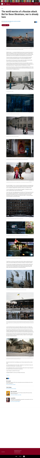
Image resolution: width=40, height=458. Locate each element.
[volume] (4, 4)
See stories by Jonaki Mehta (15, 401)
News (2, 8)
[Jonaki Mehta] (8, 400)
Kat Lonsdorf (5, 21)
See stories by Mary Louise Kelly (16, 394)
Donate (37, 1)
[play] (2, 3)
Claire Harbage (10, 21)
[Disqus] (20, 417)
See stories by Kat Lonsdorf (10, 384)
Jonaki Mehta (18, 21)
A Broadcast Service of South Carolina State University (17, 451)
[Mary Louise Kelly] (8, 393)
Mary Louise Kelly (14, 21)
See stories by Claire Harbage (11, 388)
